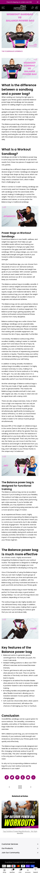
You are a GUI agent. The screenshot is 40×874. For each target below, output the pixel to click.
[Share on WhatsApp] (33, 777)
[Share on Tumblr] (23, 777)
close (37, 2)
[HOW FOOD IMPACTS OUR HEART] (9, 787)
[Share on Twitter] (12, 777)
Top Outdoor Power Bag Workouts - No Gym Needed (20, 832)
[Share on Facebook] (7, 777)
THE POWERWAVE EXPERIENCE (12, 51)
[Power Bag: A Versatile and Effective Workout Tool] (30, 787)
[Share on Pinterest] (17, 777)
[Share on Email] (28, 777)
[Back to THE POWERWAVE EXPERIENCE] (20, 787)
